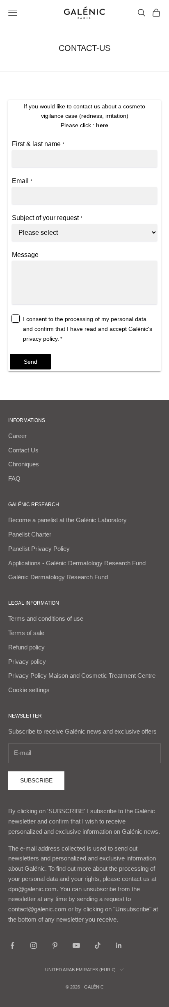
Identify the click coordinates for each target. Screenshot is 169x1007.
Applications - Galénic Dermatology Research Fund (77, 563)
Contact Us (23, 450)
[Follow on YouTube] (76, 945)
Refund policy (26, 647)
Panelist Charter (29, 534)
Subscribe (36, 780)
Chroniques (23, 464)
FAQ (14, 478)
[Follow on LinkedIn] (119, 945)
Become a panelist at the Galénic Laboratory (67, 519)
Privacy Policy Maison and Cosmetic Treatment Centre (81, 675)
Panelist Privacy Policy (39, 548)
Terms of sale (26, 632)
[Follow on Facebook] (12, 945)
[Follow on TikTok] (98, 945)
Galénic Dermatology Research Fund (58, 576)
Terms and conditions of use (45, 618)
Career (17, 435)
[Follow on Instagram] (34, 945)
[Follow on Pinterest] (55, 945)
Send (30, 361)
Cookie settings (29, 689)
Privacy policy (27, 661)
